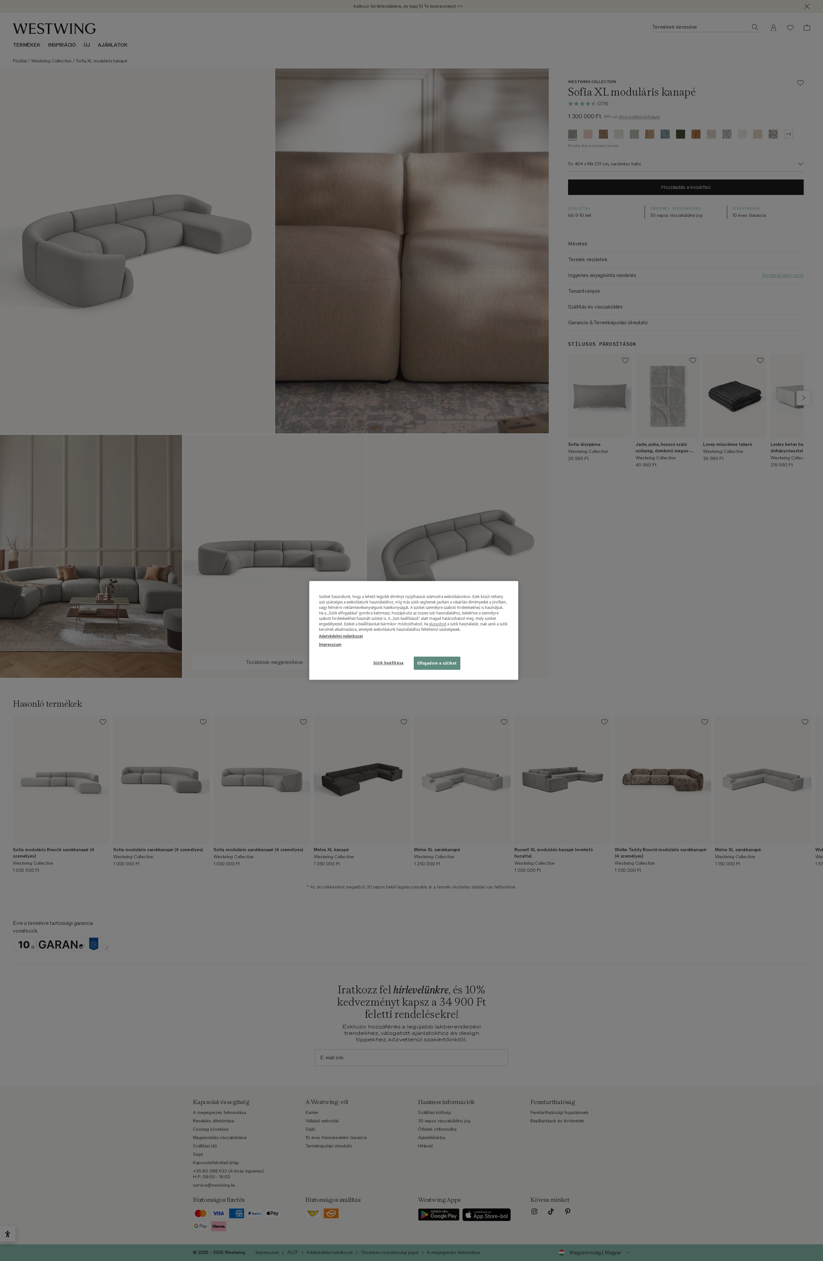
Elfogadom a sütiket (437, 663)
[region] (413, 630)
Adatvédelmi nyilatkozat (341, 636)
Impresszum (330, 644)
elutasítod (437, 624)
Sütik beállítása (388, 662)
